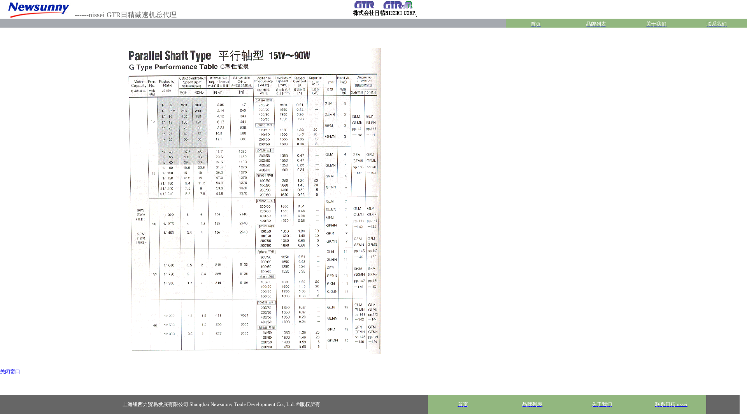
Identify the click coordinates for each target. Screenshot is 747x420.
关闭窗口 (10, 371)
